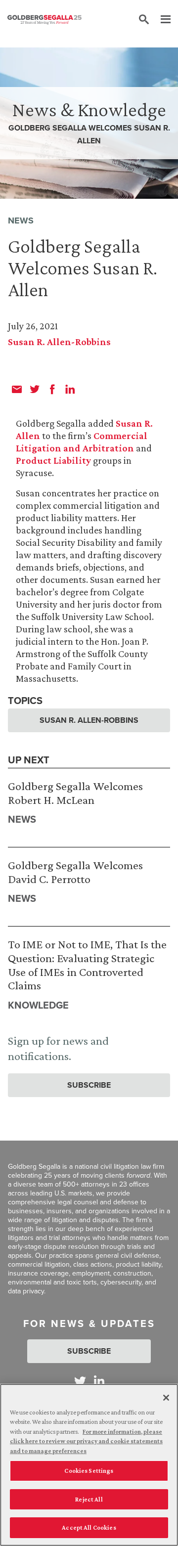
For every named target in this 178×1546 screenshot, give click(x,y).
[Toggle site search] (144, 19)
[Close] (166, 1398)
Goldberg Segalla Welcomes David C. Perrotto (75, 871)
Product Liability (53, 460)
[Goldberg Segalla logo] (44, 20)
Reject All (88, 1499)
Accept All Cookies (89, 1527)
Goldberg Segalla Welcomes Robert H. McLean (75, 792)
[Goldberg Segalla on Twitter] (80, 1381)
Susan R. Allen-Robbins (59, 341)
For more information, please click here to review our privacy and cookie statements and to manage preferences (86, 1441)
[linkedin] (70, 389)
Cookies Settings (88, 1470)
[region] (89, 1465)
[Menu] (161, 19)
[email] (17, 389)
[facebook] (52, 389)
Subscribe (89, 1085)
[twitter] (35, 389)
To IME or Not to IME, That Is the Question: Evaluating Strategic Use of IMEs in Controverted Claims (87, 964)
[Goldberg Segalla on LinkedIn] (99, 1381)
